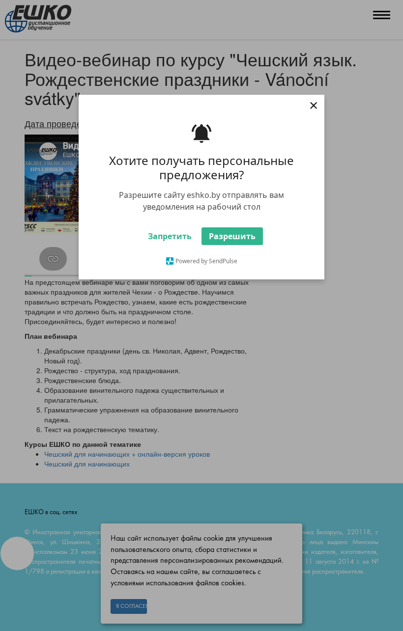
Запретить (170, 236)
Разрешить (232, 236)
